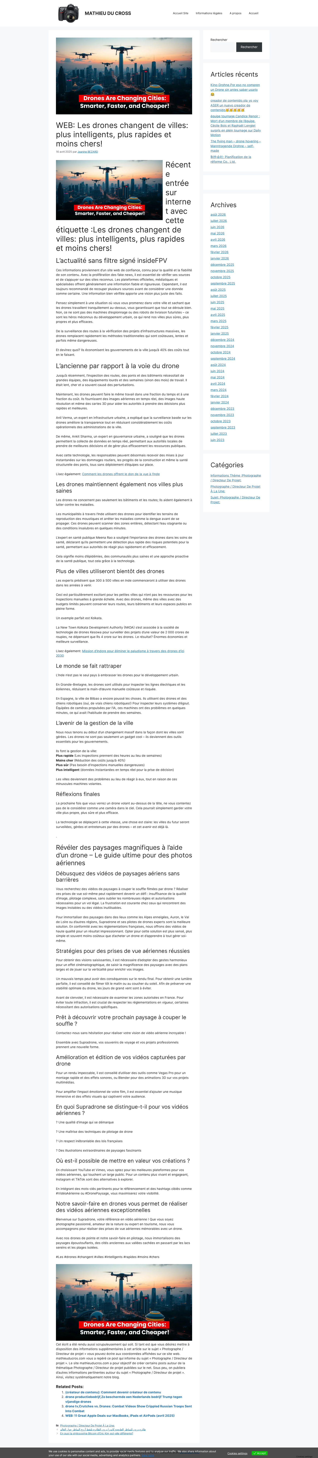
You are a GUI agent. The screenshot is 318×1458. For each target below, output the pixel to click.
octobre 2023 (221, 421)
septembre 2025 (223, 283)
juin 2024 (217, 371)
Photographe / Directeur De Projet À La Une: (87, 1425)
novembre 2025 (222, 271)
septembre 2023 (223, 427)
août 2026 (218, 214)
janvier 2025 (220, 333)
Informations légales (209, 13)
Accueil (253, 13)
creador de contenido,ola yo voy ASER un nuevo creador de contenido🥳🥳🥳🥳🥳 (234, 105)
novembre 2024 (222, 346)
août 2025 (218, 290)
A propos (235, 13)
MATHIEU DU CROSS (108, 13)
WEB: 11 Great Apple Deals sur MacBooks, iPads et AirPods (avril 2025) (120, 1415)
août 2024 (218, 365)
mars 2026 (219, 246)
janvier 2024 (220, 402)
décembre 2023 (222, 408)
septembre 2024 (223, 358)
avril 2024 (218, 383)
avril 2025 (218, 315)
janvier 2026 (220, 258)
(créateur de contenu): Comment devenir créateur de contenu (113, 1392)
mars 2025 (218, 321)
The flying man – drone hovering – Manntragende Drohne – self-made (236, 145)
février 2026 (220, 252)
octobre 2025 (220, 277)
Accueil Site (180, 13)
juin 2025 (217, 302)
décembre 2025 (222, 264)
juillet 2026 (219, 221)
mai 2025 (217, 308)
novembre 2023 (222, 415)
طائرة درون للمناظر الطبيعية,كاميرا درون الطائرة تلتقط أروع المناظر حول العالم (103, 1429)
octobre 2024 (221, 352)
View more (148, 1455)
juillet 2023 (219, 434)
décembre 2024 (222, 340)
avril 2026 (218, 239)
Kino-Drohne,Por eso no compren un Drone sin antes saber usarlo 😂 (235, 89)
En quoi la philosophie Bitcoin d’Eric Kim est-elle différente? (96, 1433)
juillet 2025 (219, 296)
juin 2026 (217, 227)
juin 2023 (217, 440)
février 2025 (219, 327)
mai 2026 (218, 233)
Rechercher (219, 40)
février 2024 (220, 396)
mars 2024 (219, 390)
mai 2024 (218, 377)
